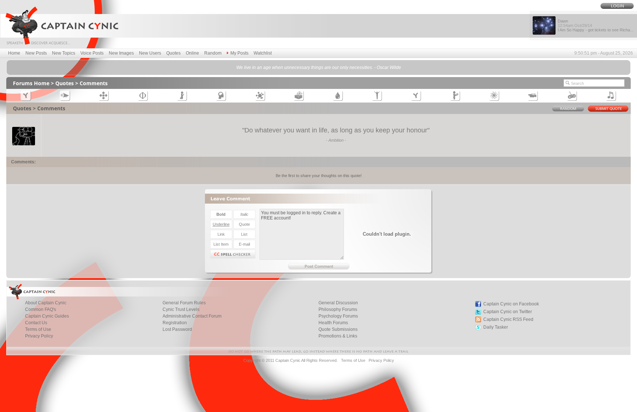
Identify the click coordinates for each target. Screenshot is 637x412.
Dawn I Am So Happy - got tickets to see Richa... (595, 25)
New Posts (36, 53)
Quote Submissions (338, 329)
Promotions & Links (337, 336)
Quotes (173, 53)
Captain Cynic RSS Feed (508, 319)
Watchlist (263, 53)
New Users (150, 53)
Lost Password (177, 329)
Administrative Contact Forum (192, 316)
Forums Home (31, 83)
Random (213, 53)
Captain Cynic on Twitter (507, 311)
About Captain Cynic (45, 302)
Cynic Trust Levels (181, 309)
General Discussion (338, 302)
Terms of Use (38, 329)
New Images (121, 53)
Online (192, 53)
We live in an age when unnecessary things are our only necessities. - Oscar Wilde (318, 67)
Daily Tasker (495, 327)
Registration (175, 322)
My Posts (239, 53)
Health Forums (333, 322)
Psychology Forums (338, 316)
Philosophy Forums (337, 309)
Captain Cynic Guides (47, 316)
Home (14, 53)
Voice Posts (92, 53)
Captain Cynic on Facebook (511, 304)
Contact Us (36, 322)
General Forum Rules (184, 302)
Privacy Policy (39, 336)
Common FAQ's (40, 309)
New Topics (63, 53)
